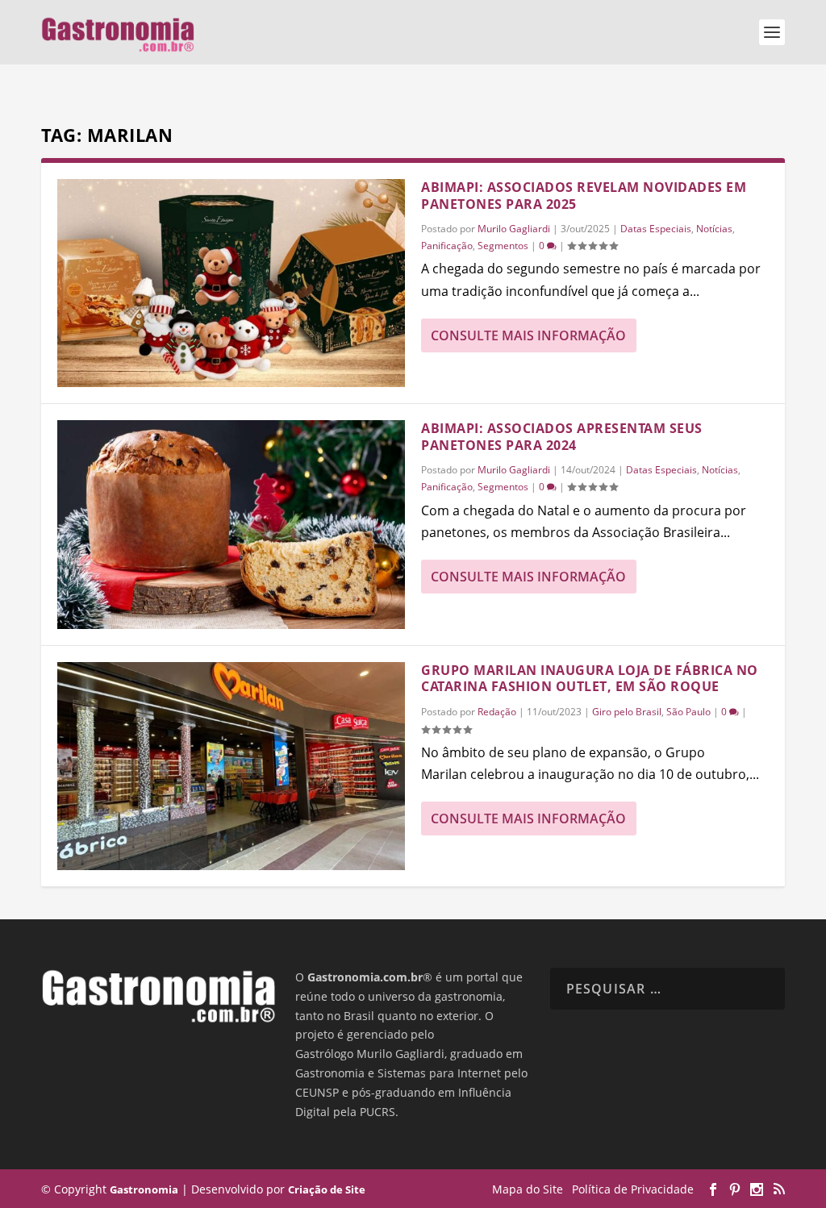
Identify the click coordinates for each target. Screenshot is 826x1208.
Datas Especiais (655, 228)
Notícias (714, 228)
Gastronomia (144, 1189)
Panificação (447, 245)
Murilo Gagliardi (514, 228)
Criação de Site (326, 1189)
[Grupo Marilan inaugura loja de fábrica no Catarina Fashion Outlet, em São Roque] (231, 766)
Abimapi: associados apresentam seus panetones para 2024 (562, 436)
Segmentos (503, 245)
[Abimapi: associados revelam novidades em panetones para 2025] (231, 283)
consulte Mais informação (528, 335)
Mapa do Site (527, 1189)
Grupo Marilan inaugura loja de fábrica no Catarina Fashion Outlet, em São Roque (589, 678)
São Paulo (688, 712)
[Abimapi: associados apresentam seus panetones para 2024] (231, 524)
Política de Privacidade (633, 1189)
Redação (497, 712)
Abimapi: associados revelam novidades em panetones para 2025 (583, 195)
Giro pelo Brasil (626, 712)
